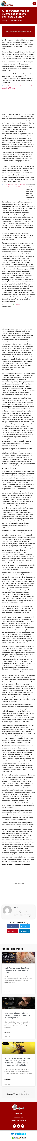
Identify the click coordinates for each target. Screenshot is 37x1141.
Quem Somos (18, 1113)
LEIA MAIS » (7, 987)
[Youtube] (18, 1126)
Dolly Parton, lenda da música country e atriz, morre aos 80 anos (16, 970)
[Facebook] (22, 1126)
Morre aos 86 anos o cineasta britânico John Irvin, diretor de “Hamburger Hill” (17, 1015)
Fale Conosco (18, 1117)
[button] (27, 3)
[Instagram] (14, 1126)
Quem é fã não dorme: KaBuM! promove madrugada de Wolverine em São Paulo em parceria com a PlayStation (17, 1061)
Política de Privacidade (18, 1120)
